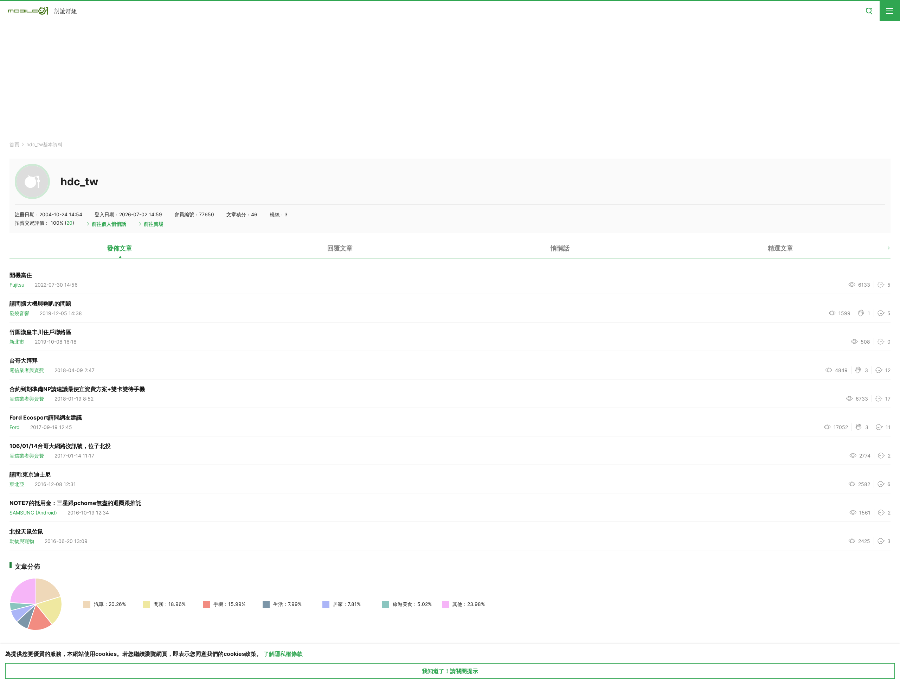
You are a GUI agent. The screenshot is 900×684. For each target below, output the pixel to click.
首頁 (14, 144)
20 (69, 223)
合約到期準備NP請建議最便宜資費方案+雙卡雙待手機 (77, 388)
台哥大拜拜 (23, 360)
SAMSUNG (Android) (33, 513)
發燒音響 (19, 313)
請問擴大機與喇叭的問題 (40, 303)
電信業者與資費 (26, 370)
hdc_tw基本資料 (44, 144)
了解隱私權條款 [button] (283, 653)
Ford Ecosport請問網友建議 (45, 417)
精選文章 (780, 248)
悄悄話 (560, 248)
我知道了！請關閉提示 (450, 671)
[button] (883, 250)
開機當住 (20, 275)
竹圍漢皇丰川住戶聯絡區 (40, 331)
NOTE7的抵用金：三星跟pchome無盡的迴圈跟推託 (75, 502)
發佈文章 (119, 248)
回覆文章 (340, 248)
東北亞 (16, 484)
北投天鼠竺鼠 (26, 531)
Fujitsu (16, 285)
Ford (14, 427)
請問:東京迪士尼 (30, 474)
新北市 (16, 342)
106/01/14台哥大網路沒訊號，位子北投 (60, 445)
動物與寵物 (21, 541)
